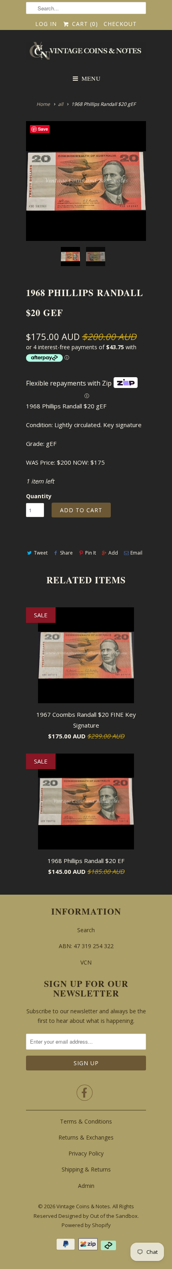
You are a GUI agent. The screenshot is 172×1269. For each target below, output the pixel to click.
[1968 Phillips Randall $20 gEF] (86, 181)
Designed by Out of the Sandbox (98, 1215)
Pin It (90, 552)
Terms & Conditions (86, 1121)
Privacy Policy (86, 1153)
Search (86, 930)
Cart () (84, 24)
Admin (86, 1185)
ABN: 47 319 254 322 (86, 946)
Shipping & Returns (86, 1169)
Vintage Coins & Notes (83, 1206)
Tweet (41, 552)
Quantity (39, 496)
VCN (86, 962)
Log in (46, 24)
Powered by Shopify (86, 1225)
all (60, 104)
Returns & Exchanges (86, 1137)
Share (66, 552)
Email (136, 552)
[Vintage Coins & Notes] (86, 53)
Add (113, 552)
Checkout (120, 24)
